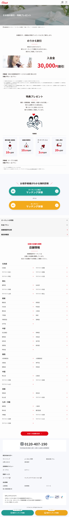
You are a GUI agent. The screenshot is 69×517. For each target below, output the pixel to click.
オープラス (6, 470)
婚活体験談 (5, 234)
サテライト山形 (6, 294)
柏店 (37, 315)
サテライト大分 (40, 419)
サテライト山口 (6, 384)
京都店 (4, 363)
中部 (3, 328)
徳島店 (4, 393)
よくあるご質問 (28, 459)
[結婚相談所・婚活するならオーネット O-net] (4, 2)
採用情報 (26, 486)
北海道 (4, 264)
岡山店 (4, 376)
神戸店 (38, 363)
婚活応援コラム (50, 459)
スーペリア (6, 478)
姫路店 (4, 367)
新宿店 (38, 302)
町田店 (38, 307)
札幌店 (4, 268)
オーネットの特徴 (7, 220)
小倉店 (38, 406)
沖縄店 (4, 415)
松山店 (4, 397)
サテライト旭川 (6, 272)
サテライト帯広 (6, 276)
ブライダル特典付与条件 (32, 169)
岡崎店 (38, 332)
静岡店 (4, 337)
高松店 (38, 393)
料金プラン (5, 225)
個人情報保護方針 (7, 489)
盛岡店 (4, 285)
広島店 (38, 376)
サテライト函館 (40, 268)
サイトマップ (6, 459)
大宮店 (38, 311)
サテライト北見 (40, 276)
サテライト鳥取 (6, 380)
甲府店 (4, 349)
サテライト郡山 (40, 294)
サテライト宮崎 (6, 423)
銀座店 (4, 302)
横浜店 (4, 311)
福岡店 (4, 406)
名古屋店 (4, 332)
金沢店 (38, 341)
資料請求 (26, 462)
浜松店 (38, 337)
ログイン (26, 470)
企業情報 (5, 486)
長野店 (4, 345)
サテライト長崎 (6, 419)
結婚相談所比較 (6, 230)
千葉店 (4, 315)
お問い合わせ (6, 462)
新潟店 (38, 345)
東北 (3, 281)
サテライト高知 (40, 397)
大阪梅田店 (5, 358)
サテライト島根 (40, 380)
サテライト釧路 (40, 272)
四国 (3, 389)
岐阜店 (4, 341)
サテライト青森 (6, 289)
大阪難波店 (39, 358)
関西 (3, 354)
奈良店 (38, 367)
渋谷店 (4, 307)
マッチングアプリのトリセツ (32, 478)
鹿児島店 (38, 410)
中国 (3, 371)
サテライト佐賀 (40, 415)
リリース (48, 486)
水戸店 (4, 324)
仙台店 (38, 285)
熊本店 (4, 410)
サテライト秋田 (40, 289)
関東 (3, 298)
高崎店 (38, 319)
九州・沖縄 (6, 402)
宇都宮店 (4, 319)
